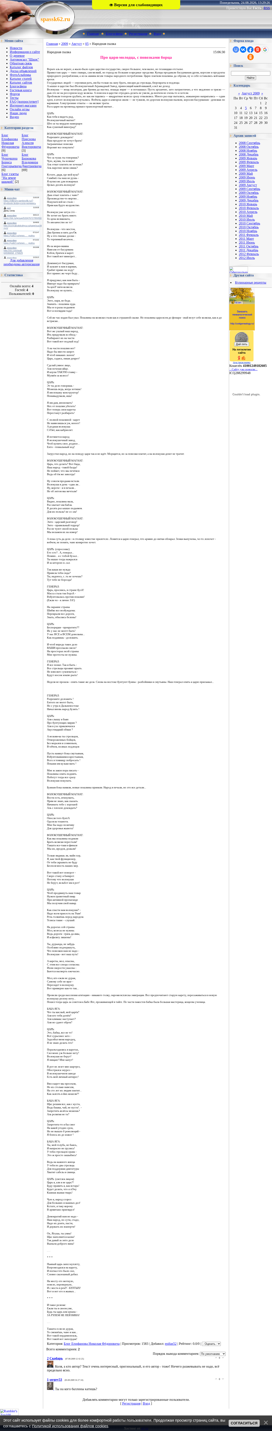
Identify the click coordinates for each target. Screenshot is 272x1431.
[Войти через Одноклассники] (250, 57)
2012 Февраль (249, 254)
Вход (157, 34)
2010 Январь (248, 204)
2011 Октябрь (248, 246)
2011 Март (246, 238)
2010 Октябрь (249, 227)
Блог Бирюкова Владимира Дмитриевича (31, 160)
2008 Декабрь (248, 154)
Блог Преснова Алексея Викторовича (31, 141)
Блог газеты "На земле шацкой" (10, 177)
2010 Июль (247, 219)
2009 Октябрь (249, 192)
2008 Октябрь (249, 147)
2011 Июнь (247, 242)
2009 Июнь (247, 177)
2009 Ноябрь (248, 196)
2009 (64, 44)
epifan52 (171, 1343)
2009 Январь (248, 158)
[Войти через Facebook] (250, 49)
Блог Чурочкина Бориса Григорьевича (11, 160)
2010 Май (246, 215)
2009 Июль (247, 181)
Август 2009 (251, 93)
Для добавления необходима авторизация (22, 262)
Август (76, 44)
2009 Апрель (248, 170)
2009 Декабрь (248, 200)
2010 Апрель (248, 212)
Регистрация (138, 34)
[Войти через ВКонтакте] (243, 49)
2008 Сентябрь (249, 143)
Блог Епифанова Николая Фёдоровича (10, 141)
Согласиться (244, 1423)
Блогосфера (114, 34)
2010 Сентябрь (249, 223)
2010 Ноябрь (248, 231)
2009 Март (246, 166)
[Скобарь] (51, 1366)
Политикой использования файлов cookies (70, 1426)
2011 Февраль (249, 235)
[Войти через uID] (236, 49)
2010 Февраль (249, 208)
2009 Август (248, 185)
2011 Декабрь (248, 250)
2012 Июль (247, 258)
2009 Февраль (249, 162)
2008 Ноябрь (248, 150)
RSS (267, 8)
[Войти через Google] (265, 49)
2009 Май (246, 173)
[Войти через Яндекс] (257, 49)
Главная (93, 34)
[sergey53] (51, 1389)
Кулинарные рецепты (250, 282)
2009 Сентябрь (249, 189)
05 (87, 44)
